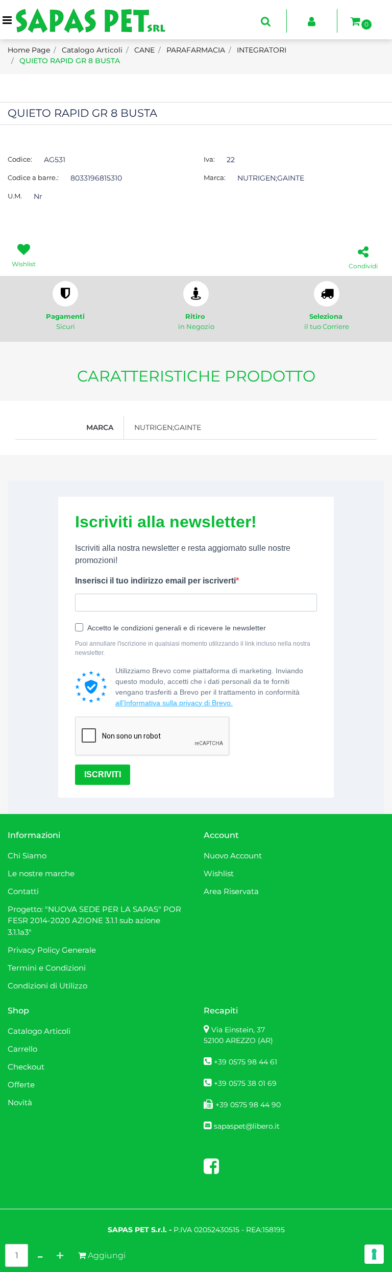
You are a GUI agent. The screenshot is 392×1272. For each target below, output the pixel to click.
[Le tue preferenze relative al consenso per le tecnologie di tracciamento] (374, 1254)
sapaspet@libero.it (247, 1126)
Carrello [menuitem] (22, 1049)
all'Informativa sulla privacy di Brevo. (174, 703)
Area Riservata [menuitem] (231, 891)
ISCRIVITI (102, 774)
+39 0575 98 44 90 (248, 1104)
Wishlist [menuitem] (219, 873)
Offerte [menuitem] (21, 1084)
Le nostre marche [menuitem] (41, 873)
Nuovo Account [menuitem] (233, 855)
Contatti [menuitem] (23, 891)
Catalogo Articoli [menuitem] (39, 1031)
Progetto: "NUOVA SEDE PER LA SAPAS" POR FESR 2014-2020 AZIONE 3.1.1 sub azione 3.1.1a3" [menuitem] (94, 920)
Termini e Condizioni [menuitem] (47, 968)
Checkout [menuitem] (26, 1067)
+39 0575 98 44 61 (245, 1061)
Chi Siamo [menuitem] (27, 855)
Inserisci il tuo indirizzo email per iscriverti (155, 580)
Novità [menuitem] (20, 1102)
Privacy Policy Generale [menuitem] (52, 950)
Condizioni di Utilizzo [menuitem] (47, 985)
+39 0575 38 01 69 (245, 1083)
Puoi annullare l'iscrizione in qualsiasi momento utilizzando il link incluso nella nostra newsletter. (192, 648)
